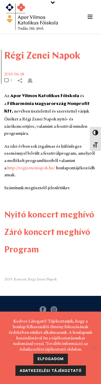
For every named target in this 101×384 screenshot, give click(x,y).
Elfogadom (51, 358)
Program (21, 250)
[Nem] (94, 348)
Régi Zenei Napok (42, 279)
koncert (20, 279)
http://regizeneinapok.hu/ (31, 167)
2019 (8, 279)
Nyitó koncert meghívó (49, 215)
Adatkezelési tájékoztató (51, 370)
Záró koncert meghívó (47, 232)
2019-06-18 (14, 74)
